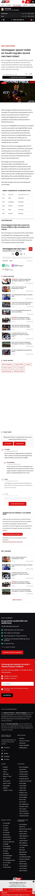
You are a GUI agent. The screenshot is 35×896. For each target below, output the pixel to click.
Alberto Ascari (23, 831)
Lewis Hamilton (23, 776)
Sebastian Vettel (19, 371)
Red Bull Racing (6, 371)
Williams (5, 788)
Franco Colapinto (24, 813)
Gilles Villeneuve (23, 836)
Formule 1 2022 (18, 364)
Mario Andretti (23, 870)
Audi (4, 778)
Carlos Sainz (22, 788)
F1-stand (31, 5)
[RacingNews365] (5, 2)
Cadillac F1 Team (8, 790)
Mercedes (21, 174)
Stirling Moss (22, 854)
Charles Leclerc (23, 774)
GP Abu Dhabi (7, 867)
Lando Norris (22, 769)
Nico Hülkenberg (23, 804)
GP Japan (5, 828)
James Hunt (22, 838)
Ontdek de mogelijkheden (12, 652)
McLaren (5, 769)
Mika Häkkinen (23, 843)
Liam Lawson (22, 809)
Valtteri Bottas (23, 795)
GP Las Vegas (7, 862)
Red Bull (13, 125)
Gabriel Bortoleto (24, 816)
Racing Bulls (6, 785)
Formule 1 (28, 364)
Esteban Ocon (23, 792)
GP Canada (6, 832)
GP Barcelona (7, 837)
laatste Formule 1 (9, 713)
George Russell (23, 772)
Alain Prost (22, 826)
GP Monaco (6, 834)
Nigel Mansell (23, 852)
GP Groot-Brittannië (8, 841)
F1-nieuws (8, 5)
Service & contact (24, 740)
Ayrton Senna (23, 833)
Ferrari (22, 148)
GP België (5, 844)
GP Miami (5, 830)
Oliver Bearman (23, 811)
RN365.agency (23, 747)
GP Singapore (7, 858)
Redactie (21, 738)
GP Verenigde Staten (9, 860)
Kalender (25, 5)
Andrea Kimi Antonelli (25, 781)
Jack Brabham (23, 866)
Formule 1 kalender (12, 724)
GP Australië (6, 823)
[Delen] (26, 73)
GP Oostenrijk (7, 839)
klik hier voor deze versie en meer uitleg (12, 541)
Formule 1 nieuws (7, 367)
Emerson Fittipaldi (24, 859)
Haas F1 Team (7, 783)
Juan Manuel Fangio (25, 857)
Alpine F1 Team (7, 776)
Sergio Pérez (22, 790)
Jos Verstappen (23, 845)
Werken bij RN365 (24, 745)
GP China (5, 825)
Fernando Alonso (24, 778)
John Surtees (23, 868)
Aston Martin (6, 781)
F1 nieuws (21, 367)
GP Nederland (7, 848)
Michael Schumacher (25, 829)
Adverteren (22, 743)
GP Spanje (6, 853)
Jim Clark (21, 847)
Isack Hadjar (22, 783)
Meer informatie (18, 19)
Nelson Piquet (23, 863)
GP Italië (5, 851)
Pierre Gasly (22, 799)
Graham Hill (22, 861)
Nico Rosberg (23, 824)
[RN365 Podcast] (23, 1)
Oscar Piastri (22, 785)
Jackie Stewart (23, 840)
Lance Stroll (22, 802)
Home (2, 5)
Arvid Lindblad (23, 797)
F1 (15, 367)
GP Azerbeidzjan (7, 855)
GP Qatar (5, 865)
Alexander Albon (23, 806)
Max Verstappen (17, 5)
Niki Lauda (22, 850)
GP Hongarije (6, 846)
